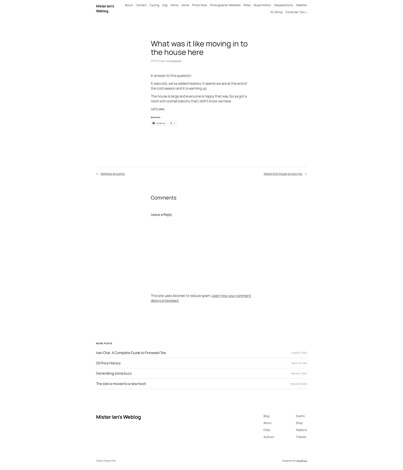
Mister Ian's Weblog (105, 8)
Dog (165, 5)
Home (185, 5)
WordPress (301, 460)
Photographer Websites (225, 5)
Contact (141, 5)
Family (175, 5)
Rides (247, 5)
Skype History (262, 5)
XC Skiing (276, 12)
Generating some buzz (114, 373)
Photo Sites (199, 5)
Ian (162, 60)
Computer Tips (295, 12)
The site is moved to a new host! (121, 384)
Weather (301, 5)
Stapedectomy (283, 5)
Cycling (154, 5)
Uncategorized (174, 60)
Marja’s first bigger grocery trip (283, 174)
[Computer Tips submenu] (306, 12)
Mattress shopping (113, 174)
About (129, 5)
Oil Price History (108, 363)
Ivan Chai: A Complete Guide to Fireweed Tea (131, 353)
